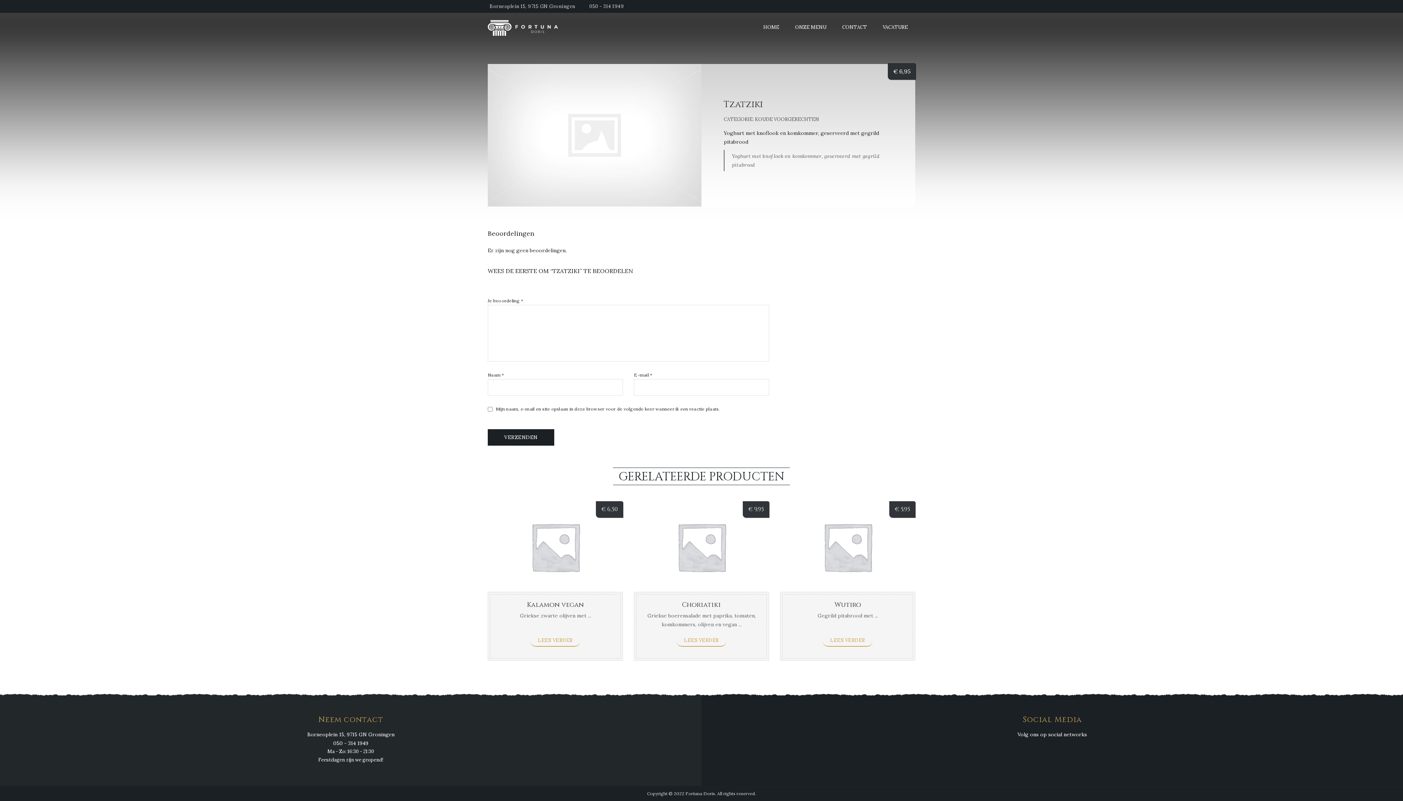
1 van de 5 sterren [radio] (491, 287)
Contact (854, 27)
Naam (496, 375)
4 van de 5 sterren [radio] (515, 287)
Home (771, 27)
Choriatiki (701, 604)
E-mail (643, 375)
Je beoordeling (505, 301)
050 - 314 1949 (606, 6)
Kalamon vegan (555, 604)
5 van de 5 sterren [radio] (523, 287)
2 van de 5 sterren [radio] (499, 287)
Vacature (895, 27)
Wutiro (847, 604)
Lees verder (555, 640)
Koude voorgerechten (787, 119)
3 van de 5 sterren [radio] (507, 287)
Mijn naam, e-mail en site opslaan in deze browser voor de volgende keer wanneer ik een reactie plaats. (608, 409)
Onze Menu (810, 27)
